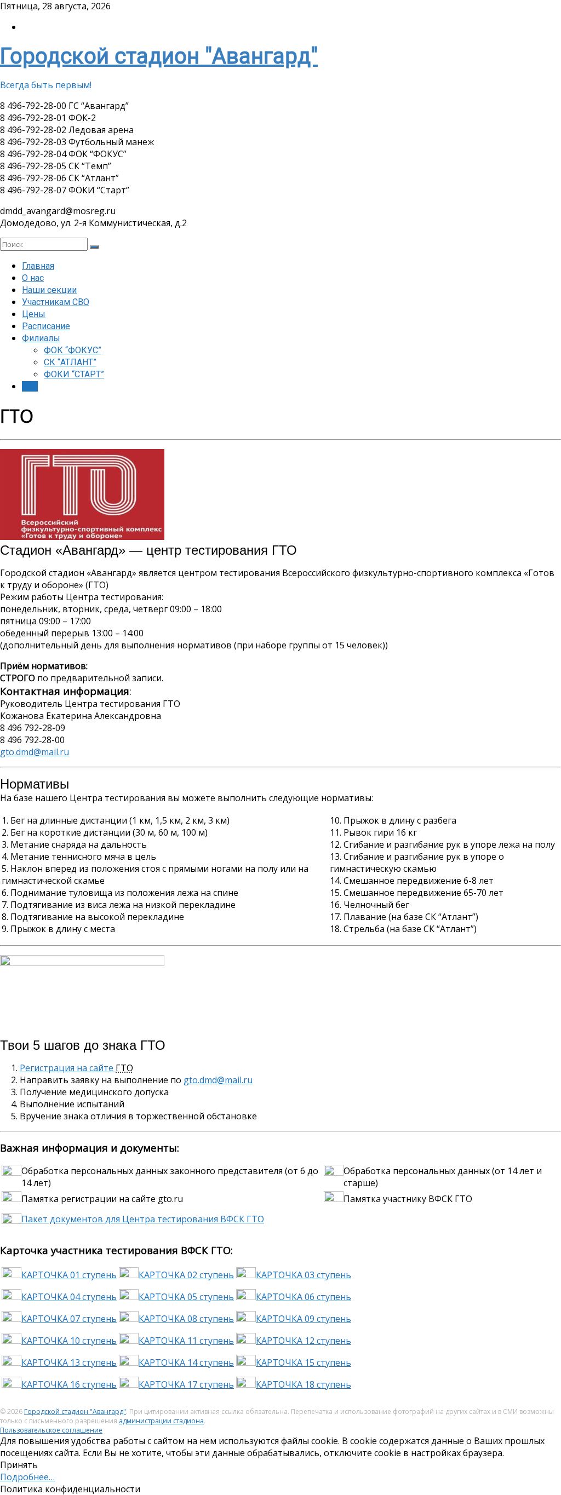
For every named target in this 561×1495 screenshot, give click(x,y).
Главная (38, 266)
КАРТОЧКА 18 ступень (303, 1384)
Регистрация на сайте (68, 1068)
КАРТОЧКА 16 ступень (69, 1384)
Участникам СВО (55, 302)
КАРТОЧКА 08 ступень (186, 1319)
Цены (33, 314)
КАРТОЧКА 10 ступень (69, 1341)
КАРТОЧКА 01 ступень (69, 1275)
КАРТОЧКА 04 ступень (69, 1297)
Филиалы (41, 338)
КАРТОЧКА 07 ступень (69, 1319)
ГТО (30, 386)
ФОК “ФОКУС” (72, 350)
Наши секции (49, 290)
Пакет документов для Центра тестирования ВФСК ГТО (142, 1219)
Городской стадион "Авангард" (159, 56)
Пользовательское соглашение (51, 1430)
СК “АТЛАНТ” (70, 362)
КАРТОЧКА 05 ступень (186, 1297)
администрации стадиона (161, 1420)
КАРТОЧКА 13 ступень (69, 1362)
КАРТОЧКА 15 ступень (303, 1362)
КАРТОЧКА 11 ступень (186, 1341)
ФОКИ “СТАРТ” (74, 374)
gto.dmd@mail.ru (34, 752)
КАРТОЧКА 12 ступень (303, 1341)
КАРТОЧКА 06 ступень (303, 1297)
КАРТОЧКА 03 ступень (303, 1275)
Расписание (46, 326)
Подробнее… (27, 1477)
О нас (33, 278)
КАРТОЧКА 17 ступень (186, 1384)
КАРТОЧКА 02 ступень (186, 1275)
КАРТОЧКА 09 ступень (303, 1319)
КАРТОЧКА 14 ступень (186, 1362)
